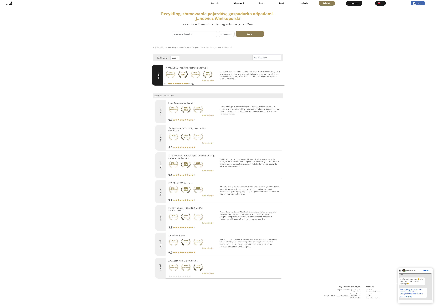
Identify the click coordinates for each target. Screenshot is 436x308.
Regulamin (304, 3)
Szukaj (249, 34)
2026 (174, 58)
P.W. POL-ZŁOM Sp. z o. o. (180, 183)
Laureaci (369, 290)
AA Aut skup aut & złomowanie (183, 260)
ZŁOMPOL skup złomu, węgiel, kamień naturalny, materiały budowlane (191, 156)
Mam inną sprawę (406, 296)
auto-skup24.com (176, 235)
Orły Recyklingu (159, 47)
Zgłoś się (326, 3)
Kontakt (261, 3)
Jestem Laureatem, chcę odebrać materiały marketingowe (411, 290)
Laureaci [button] (214, 3)
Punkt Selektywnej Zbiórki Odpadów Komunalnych (185, 209)
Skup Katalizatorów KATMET (181, 103)
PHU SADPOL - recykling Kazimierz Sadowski (187, 67)
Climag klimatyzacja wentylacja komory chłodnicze (187, 129)
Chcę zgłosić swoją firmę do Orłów (411, 294)
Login (419, 3)
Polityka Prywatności (372, 298)
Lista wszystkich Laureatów (374, 292)
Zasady (282, 3)
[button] (380, 3)
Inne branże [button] (353, 3)
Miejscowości (239, 3)
